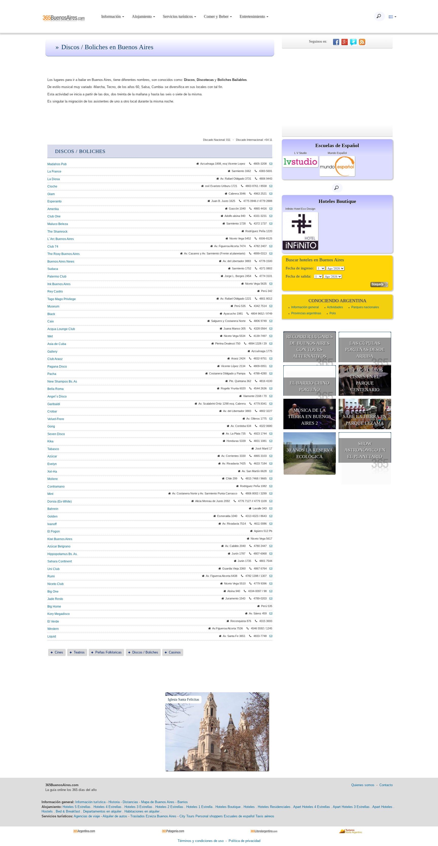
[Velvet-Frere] (269, 418)
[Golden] (269, 515)
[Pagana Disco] (269, 366)
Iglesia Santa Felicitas (183, 699)
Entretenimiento (253, 16)
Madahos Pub (57, 164)
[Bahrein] (269, 508)
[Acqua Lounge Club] (269, 328)
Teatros (79, 652)
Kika (50, 441)
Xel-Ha (52, 471)
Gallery (52, 351)
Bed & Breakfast (68, 811)
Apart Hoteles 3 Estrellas (351, 807)
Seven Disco (56, 434)
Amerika (53, 209)
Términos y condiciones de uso (201, 841)
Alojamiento (142, 16)
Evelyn (52, 464)
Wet (50, 336)
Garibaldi (53, 404)
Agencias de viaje (87, 816)
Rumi (51, 576)
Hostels (47, 811)
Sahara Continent (59, 561)
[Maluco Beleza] (269, 223)
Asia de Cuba (56, 344)
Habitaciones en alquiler (141, 811)
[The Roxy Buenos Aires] (269, 253)
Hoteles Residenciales (274, 807)
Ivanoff (52, 524)
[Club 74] (269, 246)
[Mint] (269, 493)
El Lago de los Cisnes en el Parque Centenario (364, 380)
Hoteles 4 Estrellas (107, 807)
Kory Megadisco (58, 614)
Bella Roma (55, 389)
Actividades (335, 307)
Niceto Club (55, 584)
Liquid (51, 636)
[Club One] (269, 215)
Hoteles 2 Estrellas (169, 807)
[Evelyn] (269, 463)
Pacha (51, 374)
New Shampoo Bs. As (62, 381)
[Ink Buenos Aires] (269, 283)
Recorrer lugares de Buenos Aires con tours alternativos (309, 346)
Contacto (386, 785)
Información (111, 16)
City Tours (186, 816)
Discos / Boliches (145, 652)
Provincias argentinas (306, 313)
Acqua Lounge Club (61, 329)
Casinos (175, 652)
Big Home (54, 606)
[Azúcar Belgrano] (269, 545)
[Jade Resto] (269, 598)
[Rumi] (269, 575)
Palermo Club (56, 276)
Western (53, 629)
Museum (53, 306)
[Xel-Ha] (269, 471)
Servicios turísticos (178, 16)
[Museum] (269, 305)
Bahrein (52, 509)
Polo (333, 313)
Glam (51, 194)
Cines (59, 652)
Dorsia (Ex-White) (59, 501)
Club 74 (52, 246)
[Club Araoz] (269, 358)
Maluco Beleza (57, 224)
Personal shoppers (209, 816)
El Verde (53, 621)
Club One (54, 216)
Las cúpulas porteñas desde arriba (365, 350)
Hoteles (249, 807)
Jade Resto (55, 599)
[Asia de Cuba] (269, 343)
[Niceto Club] (269, 583)
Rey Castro (55, 291)
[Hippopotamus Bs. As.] (269, 553)
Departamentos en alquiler (102, 811)
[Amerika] (269, 208)
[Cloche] (269, 185)
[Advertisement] (337, 86)
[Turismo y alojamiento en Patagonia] (175, 831)
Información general (305, 307)
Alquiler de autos (115, 816)
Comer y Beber (216, 16)
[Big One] (269, 591)
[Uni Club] (269, 568)
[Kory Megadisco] (269, 613)
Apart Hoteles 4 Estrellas (311, 807)
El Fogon (53, 531)
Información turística (90, 802)
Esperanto (54, 201)
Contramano (56, 486)
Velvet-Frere (55, 419)
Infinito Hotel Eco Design (300, 208)
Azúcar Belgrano (58, 546)
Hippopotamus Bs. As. (62, 554)
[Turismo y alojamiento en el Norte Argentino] (352, 831)
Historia (114, 802)
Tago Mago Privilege (61, 299)
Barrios (182, 802)
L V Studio (300, 152)
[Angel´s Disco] (269, 396)
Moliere (52, 479)
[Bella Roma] (269, 388)
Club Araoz (55, 359)
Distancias (130, 802)
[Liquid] (269, 635)
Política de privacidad (244, 841)
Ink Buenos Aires (58, 284)
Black (51, 314)
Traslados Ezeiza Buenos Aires (153, 816)
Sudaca (52, 269)
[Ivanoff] (269, 523)
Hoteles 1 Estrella (199, 807)
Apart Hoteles (382, 807)
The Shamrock (57, 231)
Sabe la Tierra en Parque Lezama (365, 420)
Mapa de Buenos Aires (157, 802)
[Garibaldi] (269, 403)
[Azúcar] (269, 455)
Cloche (52, 186)
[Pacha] (269, 373)
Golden (52, 516)
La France (54, 171)
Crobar (52, 411)
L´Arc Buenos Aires (60, 239)
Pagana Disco (57, 366)
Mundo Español (337, 152)
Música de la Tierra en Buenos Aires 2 (309, 417)
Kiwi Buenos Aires (59, 539)
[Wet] (269, 335)
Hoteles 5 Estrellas (76, 807)
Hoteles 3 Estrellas (138, 807)
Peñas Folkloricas (108, 652)
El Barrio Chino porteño (309, 386)
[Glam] (269, 193)
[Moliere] (269, 478)
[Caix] (269, 320)
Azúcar (52, 456)
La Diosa (53, 179)
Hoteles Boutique (228, 807)
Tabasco (53, 449)
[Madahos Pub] (269, 163)
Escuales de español (239, 816)
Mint (50, 494)
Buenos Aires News (60, 261)
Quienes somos (362, 785)
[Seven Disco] (269, 433)
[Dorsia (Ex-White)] (269, 501)
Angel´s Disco (57, 396)
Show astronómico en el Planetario (364, 450)
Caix (50, 321)
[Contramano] (269, 486)
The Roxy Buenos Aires (63, 254)
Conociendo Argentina (337, 300)
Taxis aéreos (265, 816)
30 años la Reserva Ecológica (309, 453)
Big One (53, 591)
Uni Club (53, 569)
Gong (51, 426)
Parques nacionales (365, 307)
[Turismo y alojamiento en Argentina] (86, 831)
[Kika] (269, 440)
